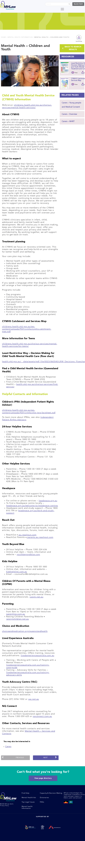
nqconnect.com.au (42, 716)
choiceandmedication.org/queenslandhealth (25, 631)
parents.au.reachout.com (40, 537)
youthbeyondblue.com (28, 555)
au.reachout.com (27, 535)
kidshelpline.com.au (16, 572)
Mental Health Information (20, 37)
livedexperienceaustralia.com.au (37, 656)
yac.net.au (33, 699)
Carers (8, 747)
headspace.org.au (48, 501)
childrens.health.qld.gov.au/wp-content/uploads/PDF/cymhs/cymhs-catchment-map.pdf (26, 329)
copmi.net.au (36, 597)
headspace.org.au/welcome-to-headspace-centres (32, 506)
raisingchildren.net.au (17, 619)
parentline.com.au (15, 614)
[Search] (69, 4)
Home (3, 37)
